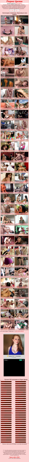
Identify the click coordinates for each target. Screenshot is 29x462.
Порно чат (17, 10)
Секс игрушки (19, 423)
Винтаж (3, 402)
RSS (18, 457)
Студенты (18, 429)
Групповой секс (5, 406)
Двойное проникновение (6, 408)
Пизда (17, 396)
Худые (17, 433)
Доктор (2, 410)
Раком (17, 415)
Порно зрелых (19, 404)
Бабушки (3, 385)
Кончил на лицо (5, 429)
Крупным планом (5, 435)
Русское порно (19, 419)
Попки (17, 402)
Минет (17, 385)
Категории (12, 10)
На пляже (18, 390)
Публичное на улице (20, 410)
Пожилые (18, 400)
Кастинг (3, 425)
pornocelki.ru (19, 3)
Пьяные (17, 412)
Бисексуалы (4, 392)
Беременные (4, 390)
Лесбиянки (3, 439)
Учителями (18, 431)
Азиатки (3, 381)
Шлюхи (17, 439)
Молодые (18, 387)
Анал (2, 383)
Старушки (18, 427)
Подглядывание (19, 398)
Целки (17, 435)
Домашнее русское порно (6, 412)
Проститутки (18, 408)
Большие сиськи (5, 396)
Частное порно (19, 437)
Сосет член (18, 425)
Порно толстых (19, 406)
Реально (17, 417)
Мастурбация (19, 383)
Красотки (3, 433)
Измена (3, 423)
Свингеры (18, 421)
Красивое (3, 431)
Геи (2, 404)
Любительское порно (6, 442)
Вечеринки (3, 400)
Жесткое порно (4, 419)
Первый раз (18, 394)
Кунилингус (3, 437)
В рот (2, 398)
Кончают (3, 427)
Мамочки (18, 381)
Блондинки (3, 394)
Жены (2, 417)
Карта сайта (13, 457)
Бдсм (2, 387)
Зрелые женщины (5, 421)
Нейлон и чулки (19, 392)
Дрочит (3, 415)
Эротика (17, 442)
